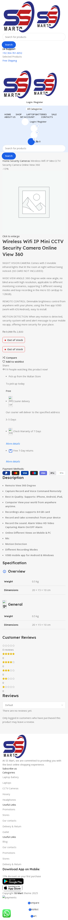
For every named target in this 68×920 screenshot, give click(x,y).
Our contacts (9, 820)
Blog (4, 841)
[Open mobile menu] (34, 66)
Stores (5, 815)
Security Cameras (20, 160)
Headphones (9, 799)
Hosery (6, 794)
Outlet (5, 832)
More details (13, 443)
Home (6, 160)
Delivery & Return (11, 826)
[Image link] (14, 745)
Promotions (8, 809)
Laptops (6, 782)
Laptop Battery (10, 777)
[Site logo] (19, 16)
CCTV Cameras (10, 788)
